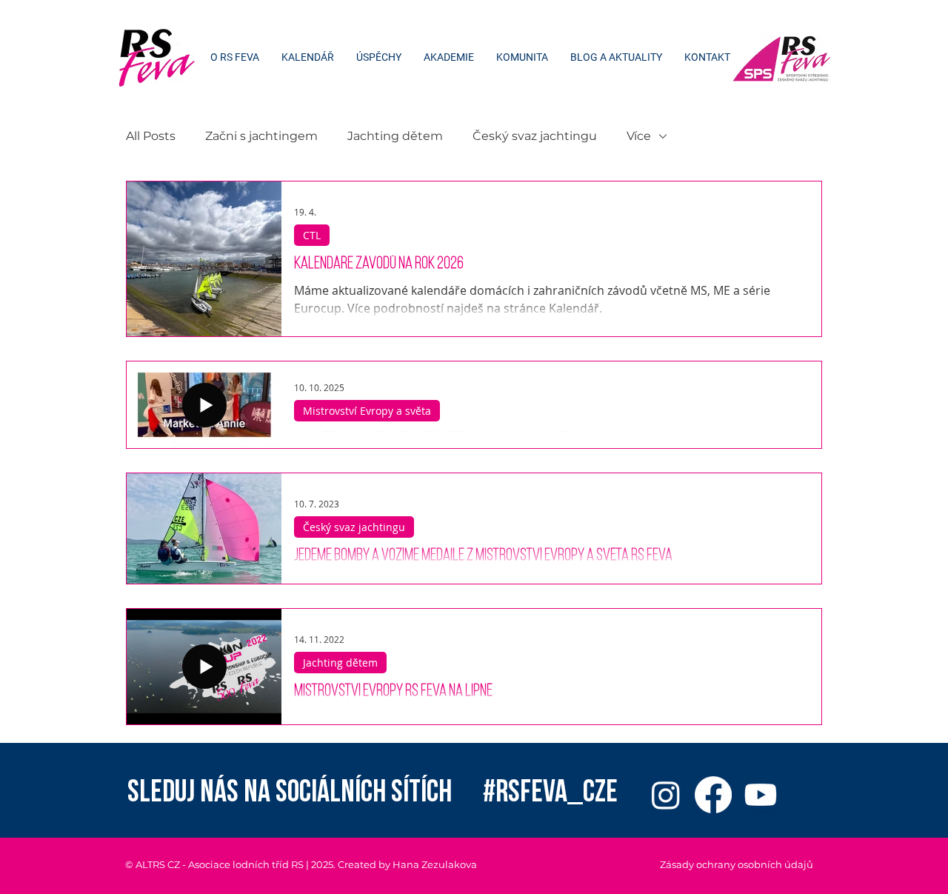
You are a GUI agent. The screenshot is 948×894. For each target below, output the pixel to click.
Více (639, 136)
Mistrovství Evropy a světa (367, 411)
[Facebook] (713, 794)
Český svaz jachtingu (535, 136)
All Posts (151, 136)
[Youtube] (760, 794)
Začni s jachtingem (261, 136)
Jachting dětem (395, 136)
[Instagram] (665, 794)
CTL (312, 235)
